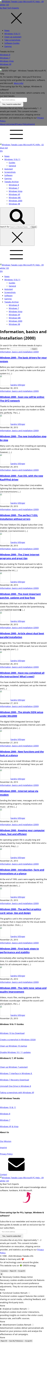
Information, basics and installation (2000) (19, 351)
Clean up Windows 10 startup (13, 1046)
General (12, 165)
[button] (23, 1166)
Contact (11, 124)
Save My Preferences (16, 1341)
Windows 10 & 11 (12, 33)
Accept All (21, 1271)
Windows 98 (14, 204)
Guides (12, 162)
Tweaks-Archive (11, 181)
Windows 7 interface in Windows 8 (16, 1073)
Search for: (5, 348)
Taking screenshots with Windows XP (17, 1092)
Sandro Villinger (17, 385)
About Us (4, 124)
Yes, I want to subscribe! (11, 104)
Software (8, 175)
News (7, 30)
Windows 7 (5, 58)
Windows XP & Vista (9, 1126)
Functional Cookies (11, 1293)
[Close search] (17, 237)
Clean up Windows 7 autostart (14, 1067)
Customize (4, 1271)
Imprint (31, 124)
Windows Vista (7, 61)
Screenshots (10, 172)
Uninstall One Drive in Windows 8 (15, 1086)
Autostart (8, 169)
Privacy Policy (21, 124)
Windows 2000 (15, 200)
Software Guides (11, 43)
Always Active (26, 1277)
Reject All (13, 1271)
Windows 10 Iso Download (12, 1033)
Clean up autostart (12, 36)
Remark (23, 1293)
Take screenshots (12, 40)
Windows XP (5, 64)
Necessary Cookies (11, 1277)
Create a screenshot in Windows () (18, 1039)
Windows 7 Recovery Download (14, 1079)
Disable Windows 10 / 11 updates (15, 1052)
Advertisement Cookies (13, 1324)
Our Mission (5, 1141)
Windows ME (15, 197)
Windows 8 (5, 54)
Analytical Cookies (11, 1308)
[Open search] (17, 216)
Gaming (8, 46)
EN (1, 151)
